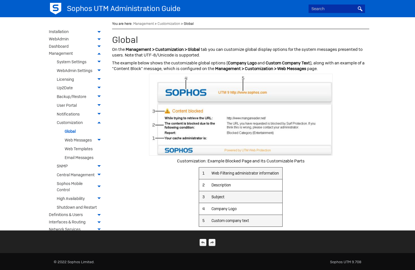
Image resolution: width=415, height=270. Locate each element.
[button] (360, 9)
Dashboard (59, 46)
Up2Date (65, 87)
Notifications (68, 114)
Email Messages (79, 157)
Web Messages (78, 140)
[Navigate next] (212, 242)
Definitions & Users (66, 214)
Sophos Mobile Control (70, 186)
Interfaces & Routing (67, 222)
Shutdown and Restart (77, 207)
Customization (70, 122)
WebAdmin (59, 39)
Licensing (65, 79)
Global (70, 131)
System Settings (71, 61)
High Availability (71, 198)
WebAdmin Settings (74, 70)
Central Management (76, 174)
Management (61, 53)
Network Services (64, 229)
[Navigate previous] (203, 242)
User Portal (67, 105)
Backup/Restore (71, 96)
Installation (59, 31)
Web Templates (79, 148)
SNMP (62, 166)
